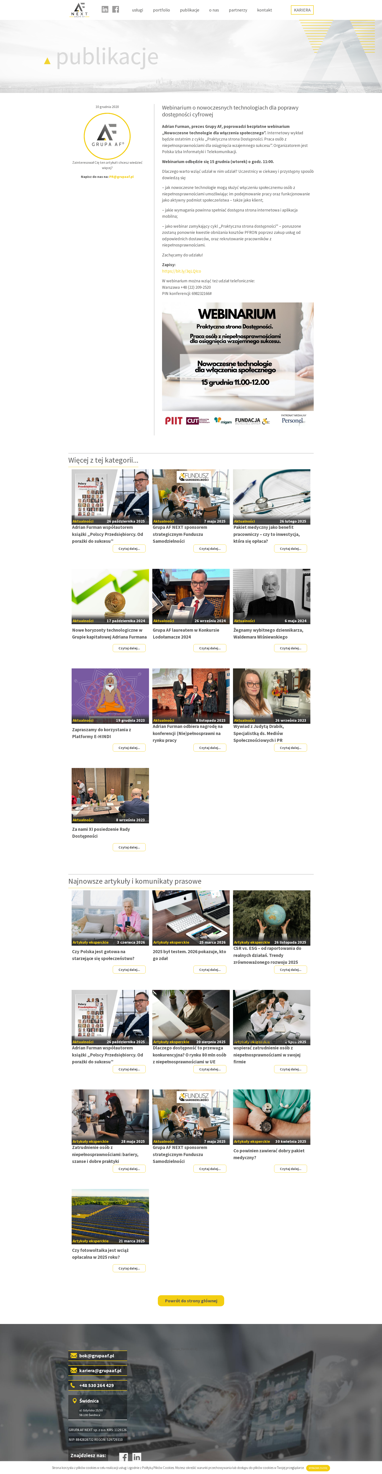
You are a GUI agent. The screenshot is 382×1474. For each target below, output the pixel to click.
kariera (302, 10)
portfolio (161, 10)
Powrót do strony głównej (191, 1300)
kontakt (264, 10)
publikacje (189, 10)
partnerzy (238, 10)
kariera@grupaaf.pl (100, 1370)
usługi (137, 10)
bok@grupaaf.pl (96, 1356)
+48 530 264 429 (96, 1385)
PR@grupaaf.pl (121, 176)
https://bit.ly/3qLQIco (181, 271)
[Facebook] (115, 9)
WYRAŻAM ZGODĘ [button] (318, 1468)
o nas (214, 10)
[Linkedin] (105, 9)
